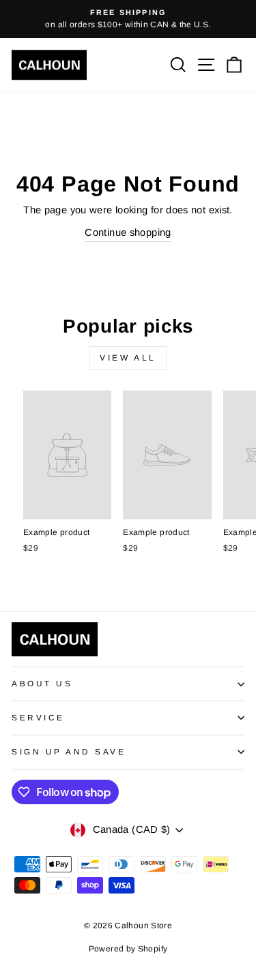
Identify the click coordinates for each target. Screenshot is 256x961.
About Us (42, 683)
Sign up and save (69, 751)
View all (128, 358)
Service (38, 717)
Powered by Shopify (128, 949)
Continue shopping (128, 232)
